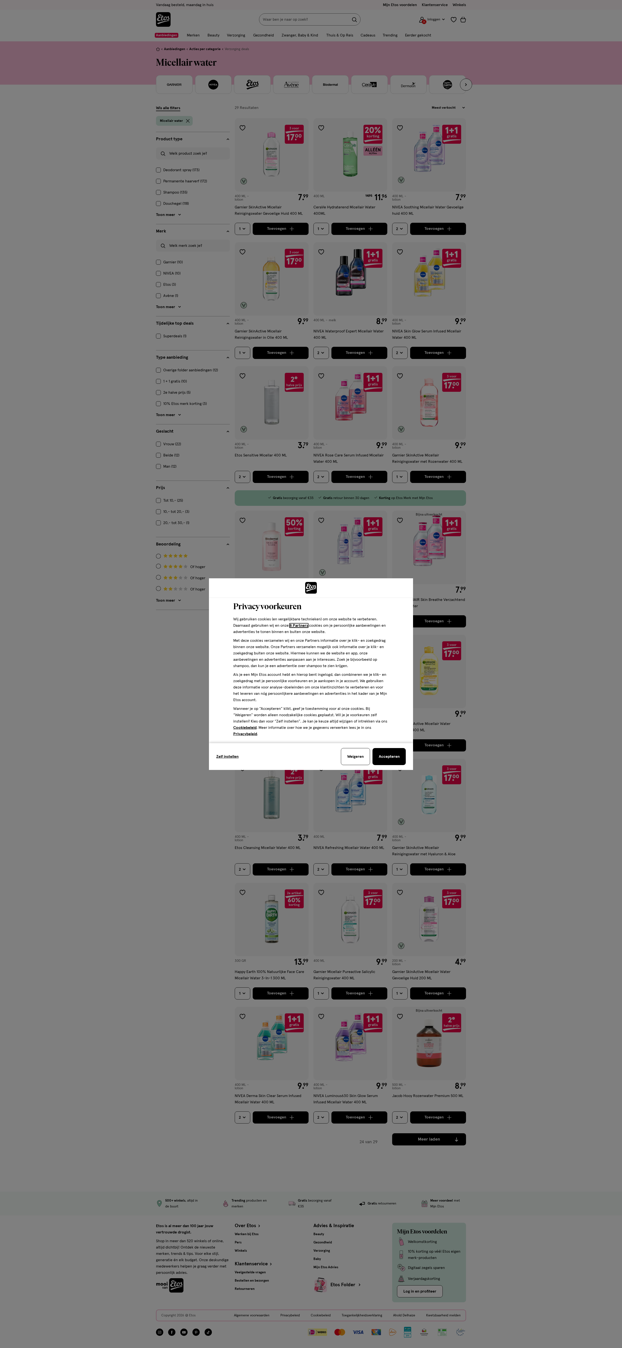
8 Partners (299, 625)
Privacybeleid (245, 734)
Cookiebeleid (245, 728)
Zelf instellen (227, 757)
